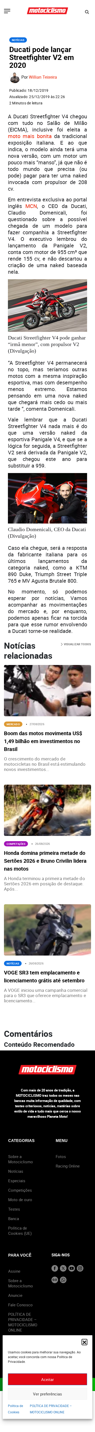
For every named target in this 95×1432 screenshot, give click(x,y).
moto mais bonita (30, 136)
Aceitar (47, 1379)
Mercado (13, 724)
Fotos (61, 1156)
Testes (14, 1209)
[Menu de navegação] (7, 11)
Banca (13, 1218)
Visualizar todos (77, 644)
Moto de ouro (20, 1199)
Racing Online (68, 1166)
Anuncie (15, 1295)
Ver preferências (47, 1394)
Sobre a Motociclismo (20, 1159)
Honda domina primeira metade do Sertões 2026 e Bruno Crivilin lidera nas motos (45, 860)
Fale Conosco (20, 1304)
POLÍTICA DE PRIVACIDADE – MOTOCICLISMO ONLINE (22, 1322)
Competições (16, 844)
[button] (84, 1341)
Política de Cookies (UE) (20, 1230)
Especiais (16, 1180)
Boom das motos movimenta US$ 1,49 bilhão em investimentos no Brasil (43, 741)
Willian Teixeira (43, 77)
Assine (14, 1271)
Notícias (18, 40)
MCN (31, 206)
